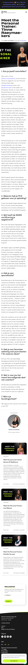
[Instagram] (11, 637)
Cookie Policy (4, 652)
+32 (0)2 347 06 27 (5, 623)
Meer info (16, 657)
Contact (3, 626)
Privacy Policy (4, 650)
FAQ (2, 627)
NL (8, 644)
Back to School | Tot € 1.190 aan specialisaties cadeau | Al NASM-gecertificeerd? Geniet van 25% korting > (14, 4)
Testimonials (23, 40)
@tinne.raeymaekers (8, 78)
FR (5, 644)
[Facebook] (2, 637)
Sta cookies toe (14, 660)
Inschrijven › (8, 601)
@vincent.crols (6, 87)
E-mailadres (8, 595)
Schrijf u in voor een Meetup (8, 629)
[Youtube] (5, 637)
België (5, 649)
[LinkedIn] (8, 637)
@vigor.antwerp (7, 85)
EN (2, 644)
